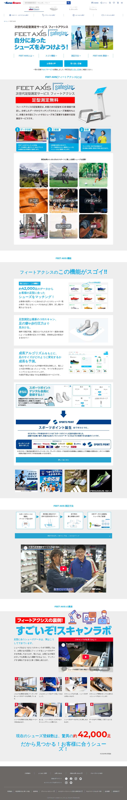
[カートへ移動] (118, 3)
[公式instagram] (76, 778)
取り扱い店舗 (76, 63)
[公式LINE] (71, 782)
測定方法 (75, 56)
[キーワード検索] (69, 2)
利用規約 (9, 791)
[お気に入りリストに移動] (114, 3)
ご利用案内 (27, 773)
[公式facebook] (71, 778)
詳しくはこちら (63, 460)
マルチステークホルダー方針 (94, 791)
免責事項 (35, 791)
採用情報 (115, 791)
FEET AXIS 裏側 (100, 56)
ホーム (6, 21)
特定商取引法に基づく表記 (22, 791)
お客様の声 (51, 63)
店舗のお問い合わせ (75, 773)
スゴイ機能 (50, 56)
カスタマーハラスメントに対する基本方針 (69, 791)
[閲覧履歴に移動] (110, 2)
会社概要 (107, 791)
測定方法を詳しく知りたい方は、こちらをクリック (63, 536)
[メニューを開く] (122, 2)
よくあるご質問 (42, 773)
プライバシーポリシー (47, 791)
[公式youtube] (80, 778)
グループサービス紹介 (97, 773)
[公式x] (66, 778)
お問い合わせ (58, 773)
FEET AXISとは (25, 56)
